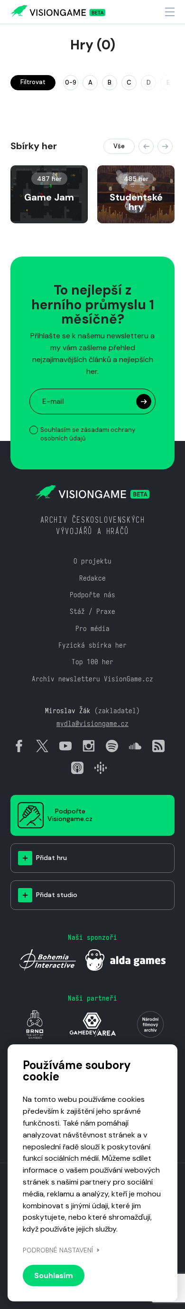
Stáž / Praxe (92, 611)
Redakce (92, 578)
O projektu (92, 560)
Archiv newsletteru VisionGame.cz (92, 678)
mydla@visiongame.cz (92, 723)
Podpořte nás (92, 594)
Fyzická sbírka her (92, 645)
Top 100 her (92, 661)
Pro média (92, 628)
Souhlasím (53, 1275)
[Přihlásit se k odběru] (143, 401)
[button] (146, 146)
